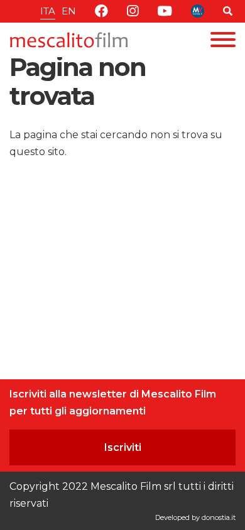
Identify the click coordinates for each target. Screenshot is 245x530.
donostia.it (219, 517)
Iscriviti (122, 447)
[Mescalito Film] (68, 40)
